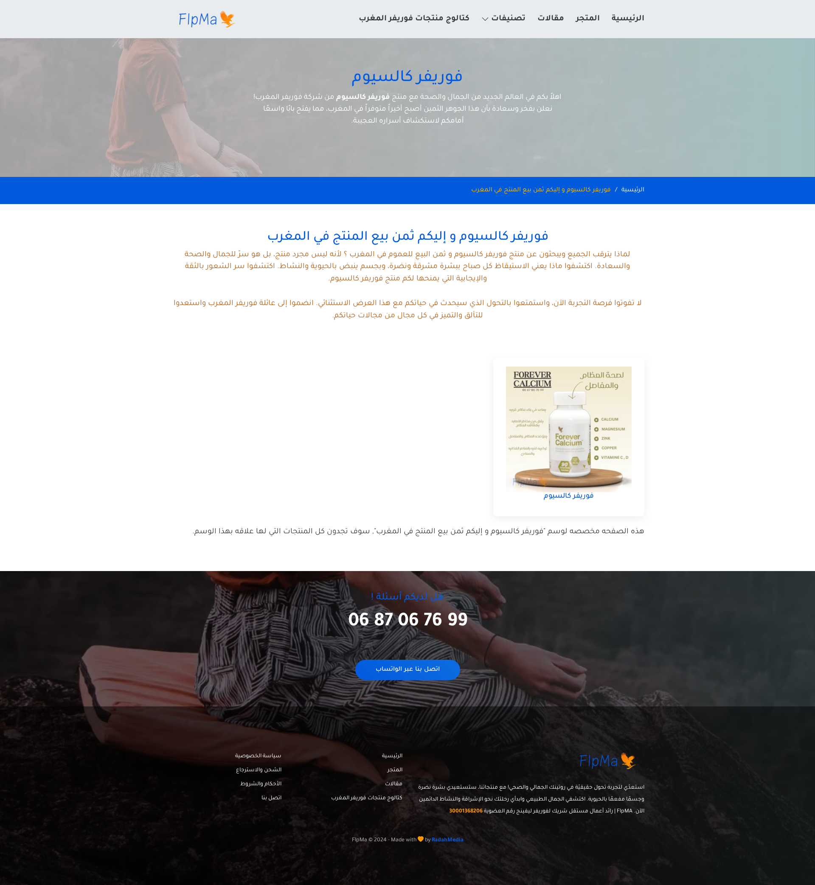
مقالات (550, 19)
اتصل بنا (271, 798)
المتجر (588, 19)
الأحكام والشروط (260, 784)
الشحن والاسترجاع (258, 770)
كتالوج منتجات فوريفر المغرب (414, 19)
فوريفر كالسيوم (569, 496)
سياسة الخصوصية (258, 756)
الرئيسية (628, 19)
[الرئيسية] (208, 19)
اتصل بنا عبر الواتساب (408, 670)
